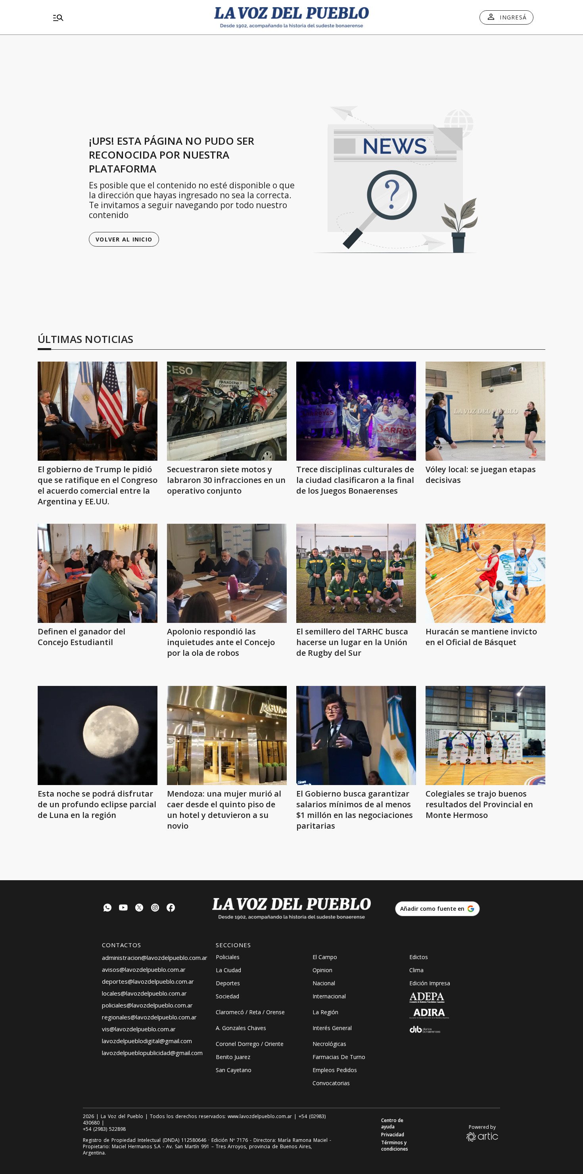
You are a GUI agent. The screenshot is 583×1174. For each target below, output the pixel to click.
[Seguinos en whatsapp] (107, 908)
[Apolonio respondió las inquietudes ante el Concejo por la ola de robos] (227, 573)
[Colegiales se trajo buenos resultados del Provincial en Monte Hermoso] (485, 735)
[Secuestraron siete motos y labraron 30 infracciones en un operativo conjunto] (227, 411)
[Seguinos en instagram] (155, 908)
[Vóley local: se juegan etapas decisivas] (485, 411)
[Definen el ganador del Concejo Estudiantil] (97, 573)
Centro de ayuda (392, 1123)
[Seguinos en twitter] (139, 908)
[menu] (127, 17)
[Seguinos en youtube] (123, 908)
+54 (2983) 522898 (104, 1129)
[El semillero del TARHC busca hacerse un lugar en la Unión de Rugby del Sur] (356, 573)
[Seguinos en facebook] (171, 908)
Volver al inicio (124, 239)
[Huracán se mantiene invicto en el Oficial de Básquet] (485, 573)
